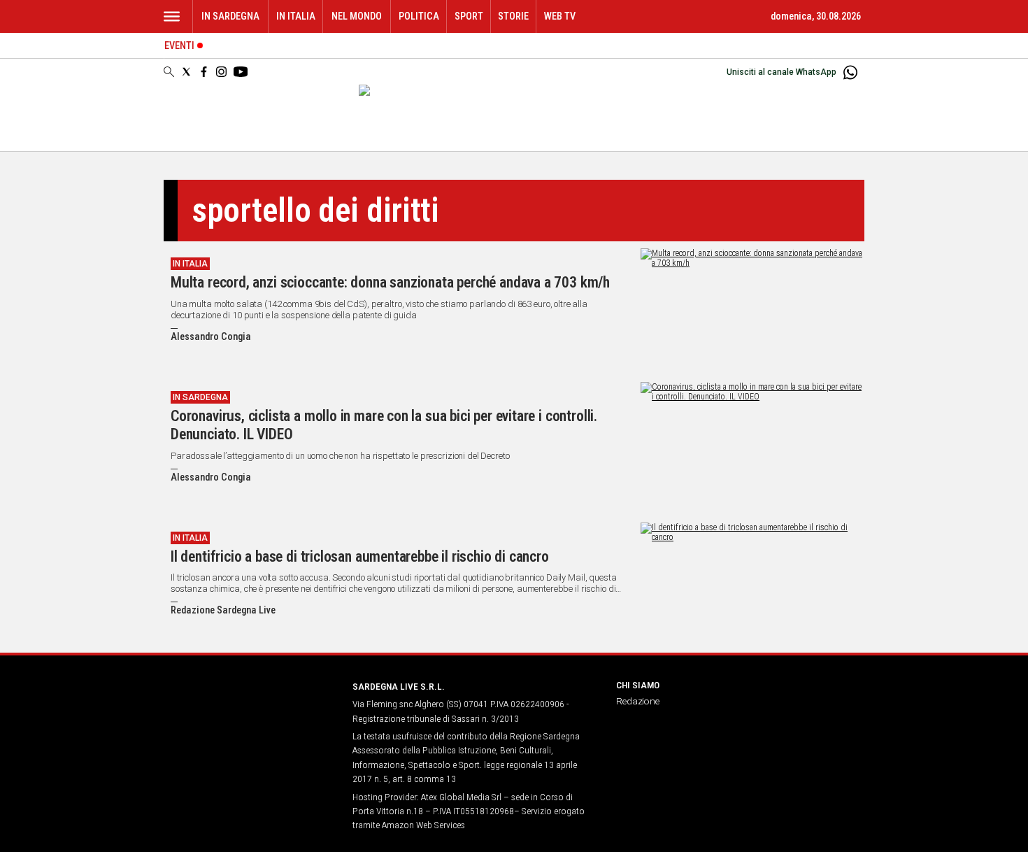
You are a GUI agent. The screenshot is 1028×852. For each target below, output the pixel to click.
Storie (513, 16)
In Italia (295, 16)
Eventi (179, 46)
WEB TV (560, 16)
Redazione (637, 701)
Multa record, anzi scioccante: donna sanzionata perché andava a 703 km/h (390, 282)
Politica (419, 16)
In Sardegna (230, 16)
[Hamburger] (172, 16)
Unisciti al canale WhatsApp (781, 72)
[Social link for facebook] (204, 71)
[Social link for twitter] (186, 71)
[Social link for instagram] (221, 71)
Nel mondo (356, 16)
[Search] (169, 72)
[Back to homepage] (249, 712)
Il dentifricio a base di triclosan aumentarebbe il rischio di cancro (360, 556)
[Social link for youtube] (241, 71)
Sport (469, 16)
